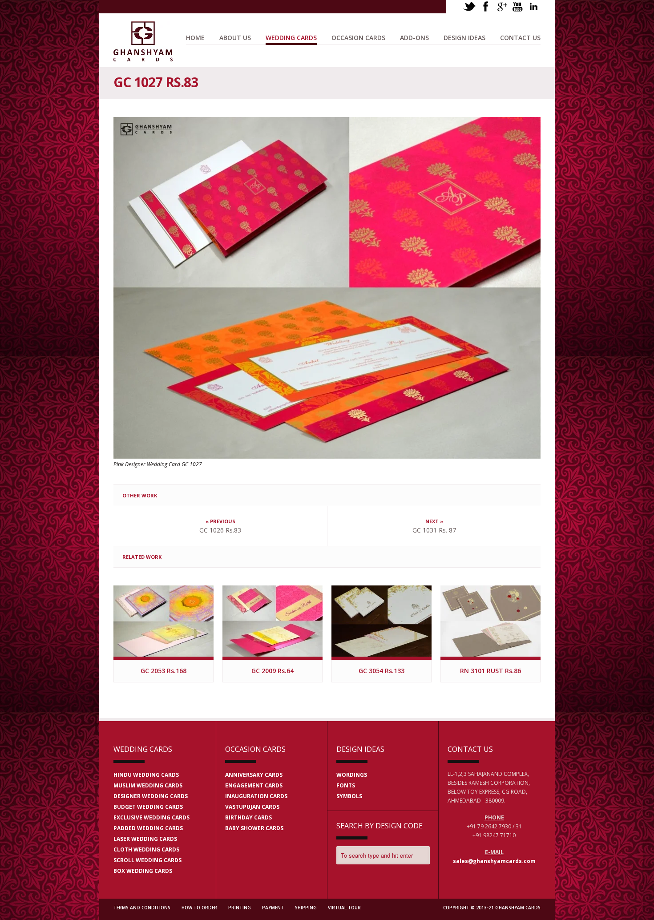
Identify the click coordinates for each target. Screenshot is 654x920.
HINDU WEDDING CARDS (146, 775)
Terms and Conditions (141, 907)
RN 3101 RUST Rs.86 (490, 670)
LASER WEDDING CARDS (145, 839)
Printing (239, 907)
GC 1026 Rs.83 (220, 530)
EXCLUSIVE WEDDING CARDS (151, 817)
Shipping (306, 907)
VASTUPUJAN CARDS (252, 807)
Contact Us (520, 37)
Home (195, 37)
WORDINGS (351, 775)
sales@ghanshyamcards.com (494, 861)
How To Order (199, 907)
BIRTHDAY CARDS (248, 817)
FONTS (345, 785)
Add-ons (414, 37)
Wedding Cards (291, 37)
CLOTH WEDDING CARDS (146, 849)
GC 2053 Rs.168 (163, 670)
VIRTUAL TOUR (344, 907)
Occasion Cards (358, 37)
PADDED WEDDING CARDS (148, 828)
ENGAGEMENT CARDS (254, 785)
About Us (235, 37)
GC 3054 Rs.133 (381, 670)
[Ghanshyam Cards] (143, 57)
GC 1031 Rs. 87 (434, 530)
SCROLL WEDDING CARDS (147, 860)
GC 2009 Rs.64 (272, 670)
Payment (273, 907)
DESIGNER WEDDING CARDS (150, 796)
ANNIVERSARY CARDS (254, 775)
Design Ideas (464, 37)
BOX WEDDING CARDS (142, 871)
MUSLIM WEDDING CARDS (147, 785)
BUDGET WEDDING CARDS (148, 807)
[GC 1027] (327, 288)
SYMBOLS (349, 796)
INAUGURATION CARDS (256, 796)
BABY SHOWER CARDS (254, 828)
